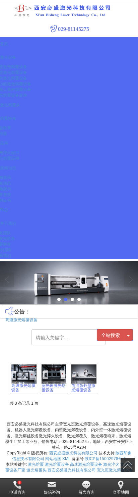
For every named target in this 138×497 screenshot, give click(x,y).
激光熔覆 (36, 464)
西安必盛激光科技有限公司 (73, 453)
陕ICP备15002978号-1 (105, 458)
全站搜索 (110, 335)
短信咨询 (52, 492)
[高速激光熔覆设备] (24, 373)
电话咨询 (17, 492)
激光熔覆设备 (57, 464)
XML (66, 458)
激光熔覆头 (36, 470)
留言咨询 (86, 492)
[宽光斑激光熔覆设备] (54, 373)
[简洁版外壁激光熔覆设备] (83, 373)
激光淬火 (111, 464)
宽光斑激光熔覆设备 (115, 470)
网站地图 (53, 458)
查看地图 (121, 492)
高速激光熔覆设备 (21, 319)
